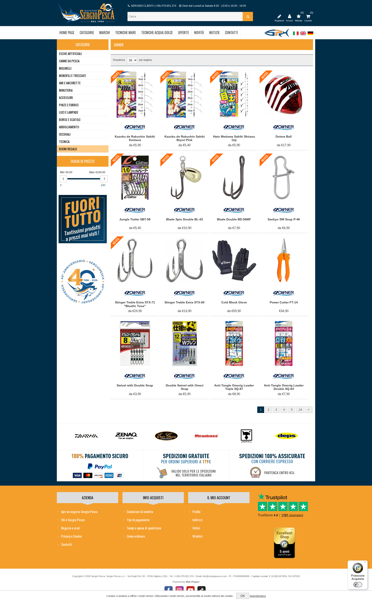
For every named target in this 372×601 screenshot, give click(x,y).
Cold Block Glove (234, 302)
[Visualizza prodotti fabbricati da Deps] (246, 436)
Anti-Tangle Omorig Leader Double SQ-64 (284, 387)
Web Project (192, 582)
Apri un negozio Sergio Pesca (79, 511)
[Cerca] (248, 16)
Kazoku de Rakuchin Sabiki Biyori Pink (184, 138)
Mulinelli (65, 68)
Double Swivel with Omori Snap (184, 387)
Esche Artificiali (70, 53)
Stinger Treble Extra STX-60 (184, 302)
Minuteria (66, 90)
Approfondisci (258, 596)
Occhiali (65, 134)
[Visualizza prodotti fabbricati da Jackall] (206, 436)
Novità (115, 75)
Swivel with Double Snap (135, 385)
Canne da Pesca (69, 60)
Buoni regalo (68, 148)
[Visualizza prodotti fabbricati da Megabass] (166, 436)
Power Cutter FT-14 (284, 302)
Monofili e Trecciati (72, 75)
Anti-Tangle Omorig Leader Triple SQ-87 (234, 387)
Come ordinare (136, 536)
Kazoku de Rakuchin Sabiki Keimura (135, 138)
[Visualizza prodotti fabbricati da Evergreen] (126, 436)
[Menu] (365, 563)
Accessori (66, 97)
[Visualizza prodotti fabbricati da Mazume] (286, 436)
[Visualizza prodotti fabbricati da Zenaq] (86, 436)
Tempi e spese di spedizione (144, 528)
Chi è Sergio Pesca (73, 519)
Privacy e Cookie (71, 536)
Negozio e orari (70, 528)
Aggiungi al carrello (132, 75)
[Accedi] (289, 16)
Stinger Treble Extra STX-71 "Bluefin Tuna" (135, 304)
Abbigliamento (69, 126)
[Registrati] (279, 16)
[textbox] (185, 16)
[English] (303, 35)
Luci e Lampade (68, 112)
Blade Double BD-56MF (234, 219)
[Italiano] (295, 35)
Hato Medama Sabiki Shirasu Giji (234, 138)
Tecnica (64, 141)
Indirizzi (197, 519)
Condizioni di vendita (140, 511)
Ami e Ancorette (70, 82)
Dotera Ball (284, 136)
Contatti (66, 544)
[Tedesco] (310, 35)
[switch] (357, 584)
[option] (86, 437)
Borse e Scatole (70, 119)
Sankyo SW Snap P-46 (284, 219)
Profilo (196, 511)
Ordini (196, 528)
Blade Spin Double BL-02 (184, 219)
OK (242, 596)
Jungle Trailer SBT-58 (134, 219)
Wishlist (197, 536)
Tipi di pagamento (138, 519)
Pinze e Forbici (69, 104)
